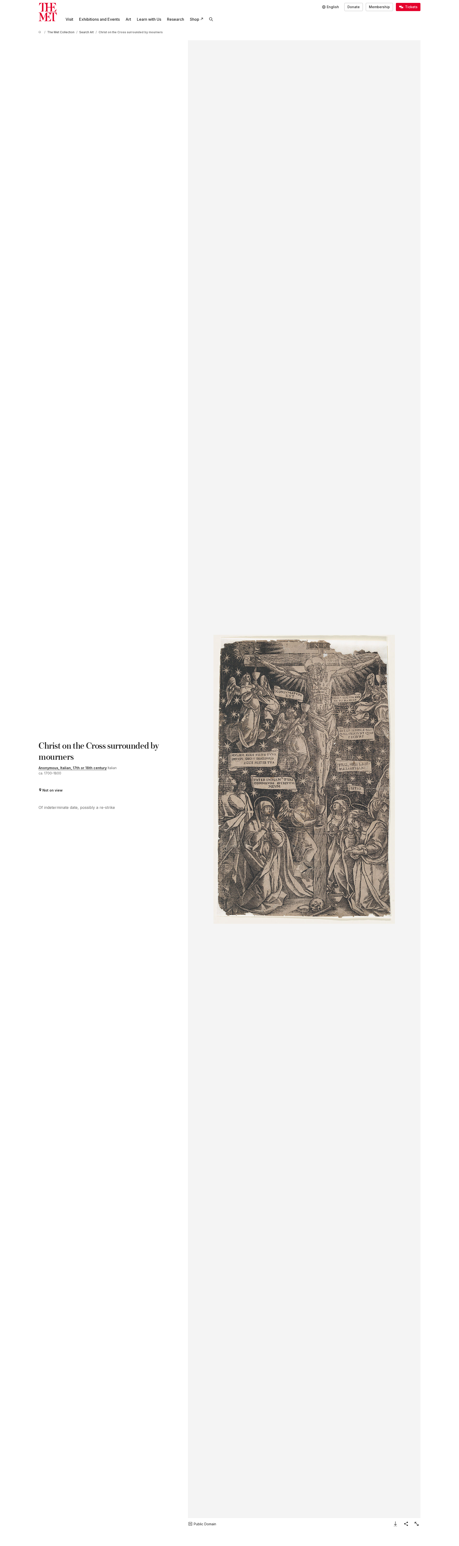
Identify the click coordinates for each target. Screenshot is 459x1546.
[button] (304, 779)
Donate (353, 7)
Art (128, 19)
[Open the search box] (211, 19)
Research (175, 19)
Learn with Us (149, 19)
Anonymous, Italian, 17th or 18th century (73, 768)
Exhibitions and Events (99, 19)
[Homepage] (48, 12)
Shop (194, 19)
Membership (379, 7)
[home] (40, 32)
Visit (69, 19)
